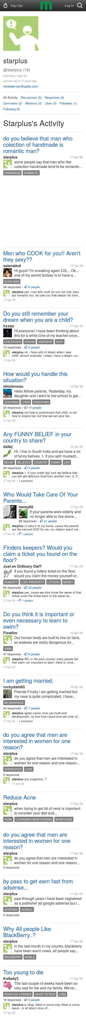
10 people (34, 407)
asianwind (12, 265)
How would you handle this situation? (35, 376)
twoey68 (26, 506)
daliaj (7, 446)
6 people (34, 287)
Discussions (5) (31, 97)
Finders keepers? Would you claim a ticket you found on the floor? (40, 553)
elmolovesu (13, 386)
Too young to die (23, 972)
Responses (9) (54, 97)
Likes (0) (50, 103)
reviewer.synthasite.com (20, 86)
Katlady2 (11, 978)
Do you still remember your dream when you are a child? (38, 316)
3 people (34, 468)
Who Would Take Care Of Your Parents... (40, 497)
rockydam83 (14, 686)
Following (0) (11, 109)
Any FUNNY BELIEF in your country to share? (37, 437)
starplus (10, 157)
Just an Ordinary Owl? (22, 566)
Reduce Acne (19, 797)
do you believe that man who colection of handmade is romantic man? (37, 144)
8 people (34, 654)
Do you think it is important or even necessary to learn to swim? (38, 620)
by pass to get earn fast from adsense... (38, 884)
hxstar (8, 326)
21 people (50, 521)
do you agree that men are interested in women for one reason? (36, 740)
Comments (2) (12, 103)
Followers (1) (68, 103)
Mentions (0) (33, 103)
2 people (34, 347)
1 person (27, 534)
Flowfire (10, 632)
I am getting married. (28, 680)
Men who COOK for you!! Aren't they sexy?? (41, 256)
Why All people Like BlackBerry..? (27, 931)
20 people (34, 587)
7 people (34, 708)
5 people (34, 999)
